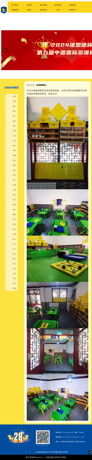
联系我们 (72, 10)
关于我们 (14, 5)
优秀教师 (14, 10)
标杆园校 (43, 5)
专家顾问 (72, 5)
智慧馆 (29, 5)
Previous (4, 50)
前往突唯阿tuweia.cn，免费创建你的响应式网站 (46, 457)
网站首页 (30, 85)
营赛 (29, 10)
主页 (58, 10)
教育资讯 (43, 10)
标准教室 (58, 5)
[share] (90, 452)
